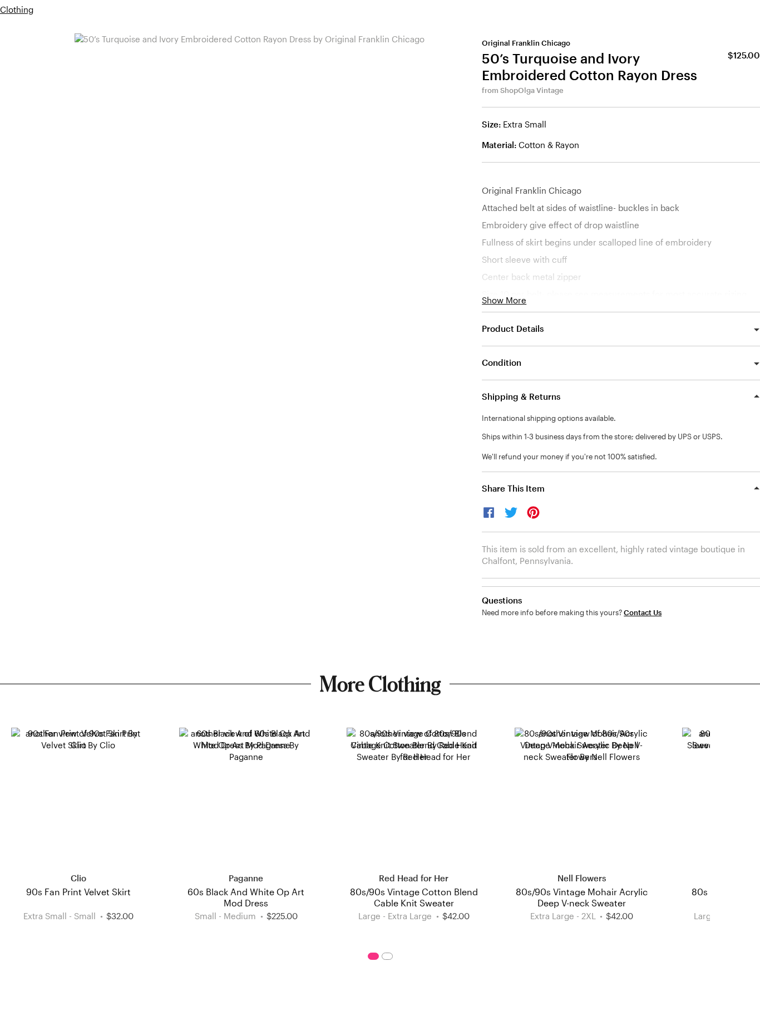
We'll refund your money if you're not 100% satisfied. (569, 456)
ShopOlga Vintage (532, 90)
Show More (504, 300)
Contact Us (643, 612)
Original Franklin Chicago (526, 42)
